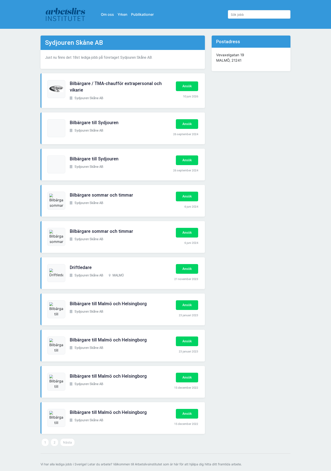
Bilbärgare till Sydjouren (94, 122)
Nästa (67, 442)
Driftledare (81, 267)
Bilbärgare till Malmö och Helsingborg (108, 303)
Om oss (107, 14)
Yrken (122, 14)
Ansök (187, 86)
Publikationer (142, 14)
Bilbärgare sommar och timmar (101, 195)
